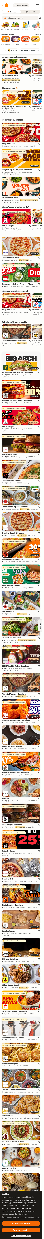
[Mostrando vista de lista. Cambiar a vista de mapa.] (40, 18)
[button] (5, 5)
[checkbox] (5, 40)
